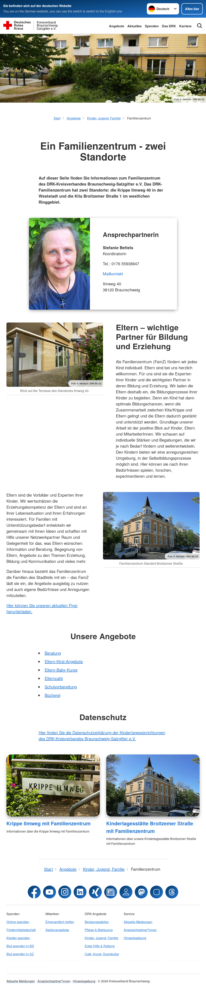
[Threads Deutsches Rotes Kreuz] (171, 892)
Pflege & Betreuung (99, 930)
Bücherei (52, 695)
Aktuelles (134, 26)
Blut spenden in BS (20, 946)
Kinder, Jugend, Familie (101, 938)
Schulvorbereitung (61, 687)
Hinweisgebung (135, 938)
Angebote (116, 26)
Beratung (53, 653)
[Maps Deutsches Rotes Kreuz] (125, 892)
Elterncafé (54, 678)
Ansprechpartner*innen (140, 930)
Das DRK (169, 26)
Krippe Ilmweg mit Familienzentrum (48, 823)
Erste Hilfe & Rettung (100, 946)
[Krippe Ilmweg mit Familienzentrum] (53, 785)
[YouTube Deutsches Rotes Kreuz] (49, 892)
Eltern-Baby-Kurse (61, 670)
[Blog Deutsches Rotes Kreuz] (110, 892)
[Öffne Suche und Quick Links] (199, 25)
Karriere (185, 26)
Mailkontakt (113, 274)
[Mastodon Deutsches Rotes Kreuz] (141, 892)
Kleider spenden (18, 938)
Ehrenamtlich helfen (59, 922)
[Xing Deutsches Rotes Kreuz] (95, 892)
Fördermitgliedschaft (21, 930)
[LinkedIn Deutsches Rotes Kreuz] (80, 892)
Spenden (152, 26)
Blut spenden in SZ (20, 954)
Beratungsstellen (97, 922)
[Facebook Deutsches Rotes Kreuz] (34, 892)
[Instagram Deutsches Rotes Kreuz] (64, 892)
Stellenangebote (57, 930)
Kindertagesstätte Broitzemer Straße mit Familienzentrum (149, 827)
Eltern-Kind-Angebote (64, 661)
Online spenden (17, 922)
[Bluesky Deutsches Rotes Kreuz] (156, 892)
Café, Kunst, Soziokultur (102, 954)
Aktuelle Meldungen (138, 922)
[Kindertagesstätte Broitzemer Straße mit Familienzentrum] (153, 785)
